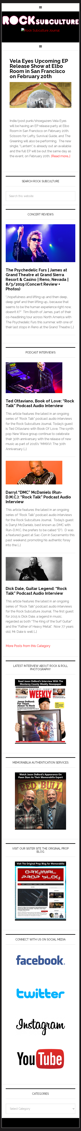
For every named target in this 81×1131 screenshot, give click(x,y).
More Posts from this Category (28, 646)
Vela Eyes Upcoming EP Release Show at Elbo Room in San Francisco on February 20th (39, 68)
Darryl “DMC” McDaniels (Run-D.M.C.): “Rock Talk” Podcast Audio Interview (38, 497)
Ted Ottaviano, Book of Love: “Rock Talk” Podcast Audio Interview (40, 403)
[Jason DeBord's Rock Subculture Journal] (40, 20)
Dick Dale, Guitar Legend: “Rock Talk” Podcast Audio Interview (36, 591)
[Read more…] (60, 156)
